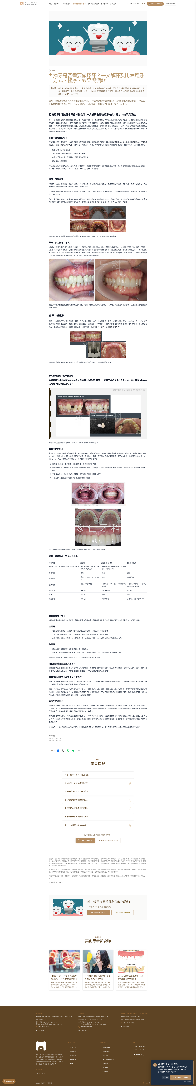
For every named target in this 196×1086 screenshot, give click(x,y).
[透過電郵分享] (79, 750)
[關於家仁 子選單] (61, 4)
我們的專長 (106, 1047)
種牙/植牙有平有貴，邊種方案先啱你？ (105, 327)
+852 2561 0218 (139, 1049)
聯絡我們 (105, 1067)
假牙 (76, 126)
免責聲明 (105, 1071)
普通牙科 (73, 1047)
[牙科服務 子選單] (70, 4)
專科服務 (73, 1055)
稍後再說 (165, 1077)
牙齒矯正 (73, 1059)
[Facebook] (38, 1073)
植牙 (71, 1063)
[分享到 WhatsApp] (68, 750)
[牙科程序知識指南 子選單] (85, 4)
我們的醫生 (106, 1051)
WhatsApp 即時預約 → (123, 912)
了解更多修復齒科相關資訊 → (98, 912)
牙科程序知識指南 (108, 1059)
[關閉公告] (191, 1062)
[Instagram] (43, 1073)
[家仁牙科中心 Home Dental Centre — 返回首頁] (28, 3)
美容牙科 (73, 1051)
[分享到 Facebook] (58, 750)
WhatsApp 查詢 (86, 840)
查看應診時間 (187, 1081)
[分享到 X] (63, 750)
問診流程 (105, 1055)
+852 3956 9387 (135, 3)
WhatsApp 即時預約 (182, 1077)
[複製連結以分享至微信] (73, 750)
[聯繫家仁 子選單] (108, 4)
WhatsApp (171, 3)
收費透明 (105, 1063)
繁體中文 (145, 1083)
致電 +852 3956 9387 (109, 840)
